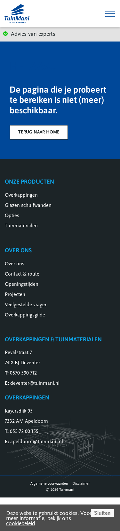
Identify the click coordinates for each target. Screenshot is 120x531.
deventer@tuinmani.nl (35, 383)
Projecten (15, 294)
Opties (12, 215)
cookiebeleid (20, 523)
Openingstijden (21, 284)
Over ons (14, 264)
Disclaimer (81, 483)
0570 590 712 (23, 373)
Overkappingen (21, 195)
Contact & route (22, 274)
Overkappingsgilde (25, 315)
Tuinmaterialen (21, 226)
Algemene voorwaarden (49, 483)
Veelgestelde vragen (26, 304)
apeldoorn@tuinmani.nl (36, 441)
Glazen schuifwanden (28, 205)
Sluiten (102, 513)
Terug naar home (39, 132)
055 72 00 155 (24, 431)
